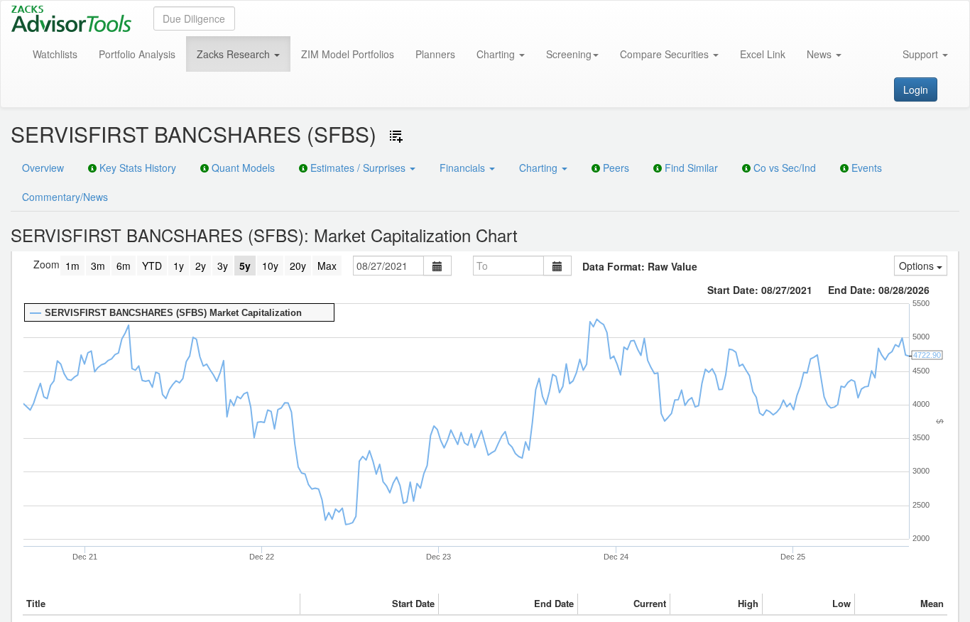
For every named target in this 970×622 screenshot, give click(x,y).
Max (327, 265)
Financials (464, 167)
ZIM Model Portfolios (347, 54)
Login (915, 89)
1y (178, 265)
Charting (497, 54)
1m (72, 265)
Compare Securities (666, 54)
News (820, 54)
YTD (152, 265)
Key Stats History (136, 167)
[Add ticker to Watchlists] (396, 136)
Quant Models (242, 167)
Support (922, 54)
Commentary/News (65, 197)
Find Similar (690, 167)
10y (270, 265)
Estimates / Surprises (357, 167)
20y (298, 265)
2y (200, 265)
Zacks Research (235, 54)
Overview (43, 167)
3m (98, 265)
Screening (569, 54)
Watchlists (55, 54)
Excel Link (762, 54)
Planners (435, 54)
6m (123, 265)
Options (918, 265)
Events (865, 167)
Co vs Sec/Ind (783, 167)
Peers (614, 167)
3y (222, 265)
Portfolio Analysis (137, 54)
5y (245, 265)
